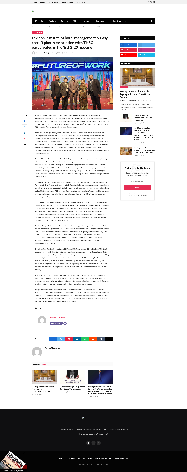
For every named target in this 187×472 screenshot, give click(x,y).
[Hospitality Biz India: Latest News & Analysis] (33, 11)
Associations (38, 32)
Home (43, 21)
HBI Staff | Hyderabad (129, 100)
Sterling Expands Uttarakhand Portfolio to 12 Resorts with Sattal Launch (144, 150)
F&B (74, 21)
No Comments (69, 53)
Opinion (64, 21)
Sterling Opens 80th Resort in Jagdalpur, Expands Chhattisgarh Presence (43, 389)
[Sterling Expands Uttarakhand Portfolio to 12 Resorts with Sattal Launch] (126, 151)
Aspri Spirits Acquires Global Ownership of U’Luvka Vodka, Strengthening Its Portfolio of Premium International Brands (100, 390)
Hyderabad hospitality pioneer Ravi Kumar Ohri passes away (72, 388)
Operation (100, 21)
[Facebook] (24, 121)
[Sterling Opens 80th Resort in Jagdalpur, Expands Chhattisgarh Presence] (44, 377)
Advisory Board (53, 2)
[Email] (24, 144)
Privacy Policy (80, 2)
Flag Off (124, 87)
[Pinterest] (24, 138)
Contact (42, 2)
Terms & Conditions (67, 2)
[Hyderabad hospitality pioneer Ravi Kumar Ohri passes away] (72, 377)
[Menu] (36, 21)
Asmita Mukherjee (44, 53)
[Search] (151, 21)
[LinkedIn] (24, 132)
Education (85, 21)
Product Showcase (118, 21)
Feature (52, 21)
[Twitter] (24, 127)
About (35, 2)
